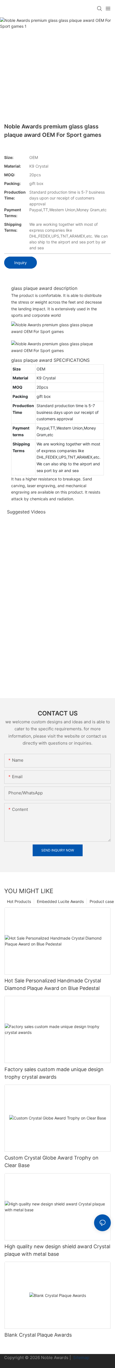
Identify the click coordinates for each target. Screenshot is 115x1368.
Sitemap (80, 1357)
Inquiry (20, 262)
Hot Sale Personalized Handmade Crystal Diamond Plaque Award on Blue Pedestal (52, 984)
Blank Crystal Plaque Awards (38, 1335)
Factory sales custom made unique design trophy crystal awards (54, 1073)
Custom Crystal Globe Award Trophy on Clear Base (51, 1161)
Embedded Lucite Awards (60, 901)
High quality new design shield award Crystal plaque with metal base (57, 1250)
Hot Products (19, 901)
